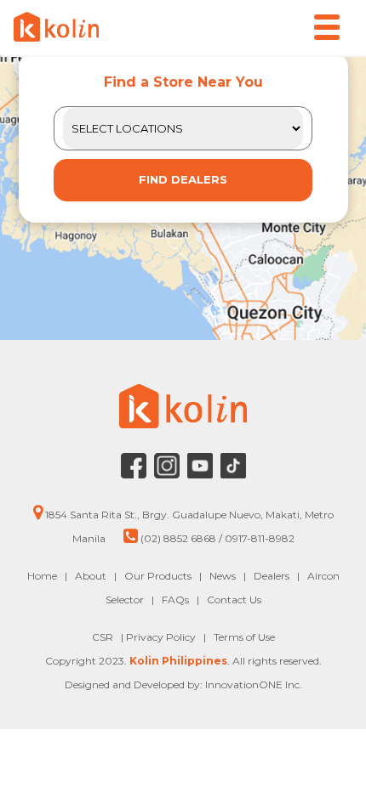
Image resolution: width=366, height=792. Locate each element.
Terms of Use (244, 637)
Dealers (271, 575)
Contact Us (234, 599)
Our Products (158, 575)
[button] (326, 27)
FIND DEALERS (183, 179)
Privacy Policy (162, 637)
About (90, 575)
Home (42, 575)
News (222, 575)
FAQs (175, 599)
